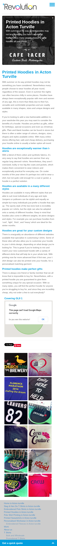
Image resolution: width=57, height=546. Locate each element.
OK (43, 319)
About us (8, 529)
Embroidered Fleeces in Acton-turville (23, 524)
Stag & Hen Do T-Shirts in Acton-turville (22, 506)
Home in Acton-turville (14, 503)
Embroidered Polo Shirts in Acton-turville (22, 509)
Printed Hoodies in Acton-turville (18, 512)
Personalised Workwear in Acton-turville (22, 521)
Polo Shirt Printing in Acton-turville (19, 515)
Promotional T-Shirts (15, 538)
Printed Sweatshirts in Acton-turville (20, 518)
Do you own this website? (19, 320)
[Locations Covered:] (3, 4)
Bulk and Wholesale (15, 535)
